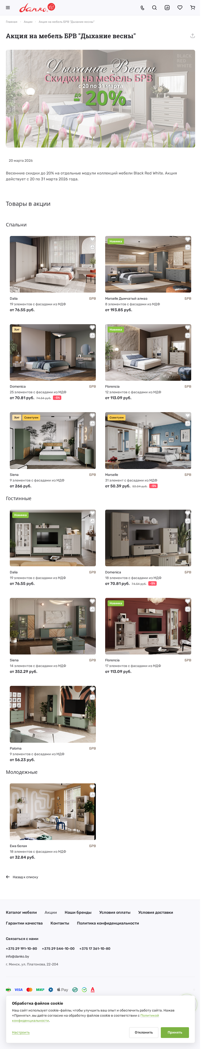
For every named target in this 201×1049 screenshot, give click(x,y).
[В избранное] (92, 239)
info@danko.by (17, 956)
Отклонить (144, 1032)
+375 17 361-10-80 (94, 949)
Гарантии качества (24, 923)
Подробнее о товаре (53, 282)
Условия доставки (155, 912)
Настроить (21, 1032)
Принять (175, 1032)
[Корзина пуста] (192, 7)
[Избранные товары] (179, 7)
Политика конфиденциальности (108, 923)
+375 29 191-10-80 (21, 949)
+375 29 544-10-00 (58, 949)
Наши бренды (78, 912)
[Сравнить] (92, 247)
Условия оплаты (114, 912)
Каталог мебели (21, 912)
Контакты (59, 923)
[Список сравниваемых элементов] (167, 7)
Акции (51, 912)
